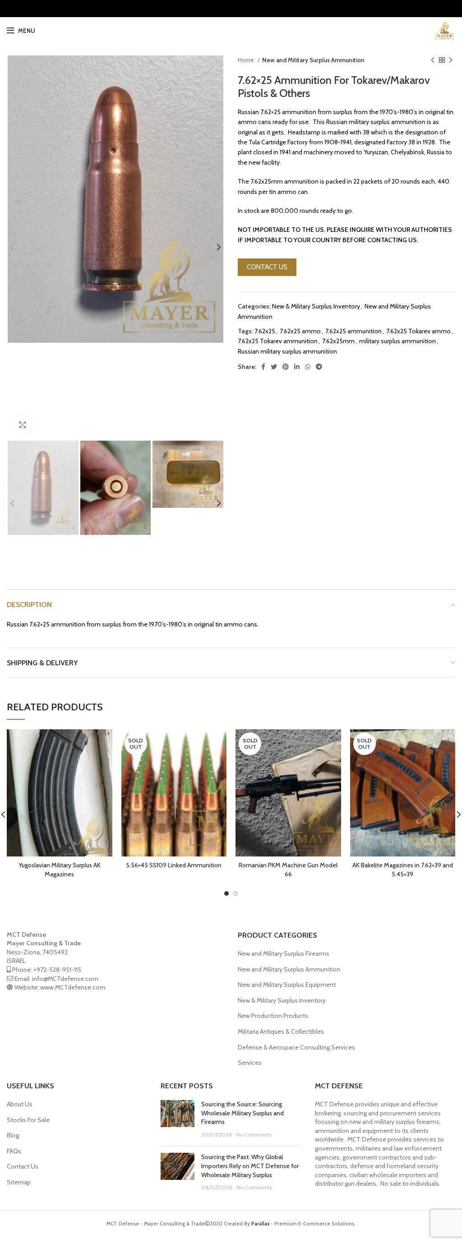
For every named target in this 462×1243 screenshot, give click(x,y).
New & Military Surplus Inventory (316, 306)
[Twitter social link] (274, 367)
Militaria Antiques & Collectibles (281, 1031)
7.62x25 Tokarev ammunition (278, 341)
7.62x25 (264, 331)
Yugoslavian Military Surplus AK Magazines (59, 869)
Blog (13, 1135)
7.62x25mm (338, 341)
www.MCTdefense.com (73, 987)
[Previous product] (432, 60)
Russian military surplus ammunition (287, 351)
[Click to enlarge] (23, 425)
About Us (19, 1104)
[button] (267, 267)
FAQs (14, 1151)
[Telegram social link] (319, 367)
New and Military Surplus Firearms (283, 953)
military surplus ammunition (397, 341)
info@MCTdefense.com (65, 979)
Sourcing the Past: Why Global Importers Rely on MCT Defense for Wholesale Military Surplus (250, 1166)
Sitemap (19, 1182)
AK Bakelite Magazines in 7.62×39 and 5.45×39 (402, 869)
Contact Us (22, 1166)
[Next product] (450, 60)
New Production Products (273, 1016)
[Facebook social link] (263, 367)
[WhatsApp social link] (307, 367)
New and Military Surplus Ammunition (313, 60)
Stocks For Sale (28, 1120)
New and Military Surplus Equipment (287, 985)
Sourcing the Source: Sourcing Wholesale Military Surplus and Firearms (242, 1113)
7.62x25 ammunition (353, 331)
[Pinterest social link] (285, 367)
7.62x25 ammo (300, 331)
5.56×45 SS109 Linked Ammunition (174, 865)
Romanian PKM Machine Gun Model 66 (288, 869)
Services (250, 1063)
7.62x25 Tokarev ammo (418, 331)
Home (246, 60)
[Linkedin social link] (296, 367)
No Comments (254, 1134)
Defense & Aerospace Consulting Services (296, 1047)
